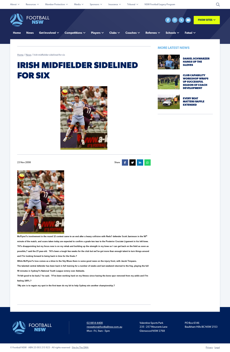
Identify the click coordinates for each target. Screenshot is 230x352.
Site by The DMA (80, 348)
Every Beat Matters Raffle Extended (193, 101)
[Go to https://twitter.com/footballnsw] (181, 20)
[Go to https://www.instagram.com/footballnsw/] (174, 20)
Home (20, 55)
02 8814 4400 (95, 323)
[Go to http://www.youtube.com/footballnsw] (188, 20)
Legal (217, 348)
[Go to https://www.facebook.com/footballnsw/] (168, 20)
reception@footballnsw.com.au (104, 327)
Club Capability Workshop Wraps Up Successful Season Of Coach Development (195, 82)
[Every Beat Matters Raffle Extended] (169, 101)
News (28, 55)
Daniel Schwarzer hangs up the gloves (196, 61)
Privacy (209, 348)
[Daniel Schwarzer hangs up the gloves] (169, 62)
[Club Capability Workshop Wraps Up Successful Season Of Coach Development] (169, 82)
